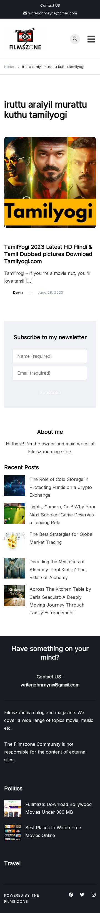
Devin (18, 292)
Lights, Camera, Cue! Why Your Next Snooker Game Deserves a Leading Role (62, 514)
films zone (16, 901)
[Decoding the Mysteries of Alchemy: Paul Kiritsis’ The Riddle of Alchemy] (14, 568)
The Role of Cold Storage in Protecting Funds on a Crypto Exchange (60, 487)
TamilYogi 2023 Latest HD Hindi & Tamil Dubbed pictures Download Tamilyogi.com (48, 254)
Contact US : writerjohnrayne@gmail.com (50, 680)
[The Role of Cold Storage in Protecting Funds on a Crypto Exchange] (14, 485)
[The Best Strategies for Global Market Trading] (14, 540)
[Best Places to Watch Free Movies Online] (12, 832)
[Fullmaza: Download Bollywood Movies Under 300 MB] (12, 808)
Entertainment (19, 236)
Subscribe (50, 392)
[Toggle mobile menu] (91, 39)
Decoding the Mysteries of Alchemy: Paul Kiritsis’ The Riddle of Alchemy (57, 569)
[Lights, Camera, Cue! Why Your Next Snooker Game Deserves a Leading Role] (14, 513)
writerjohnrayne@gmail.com (52, 13)
